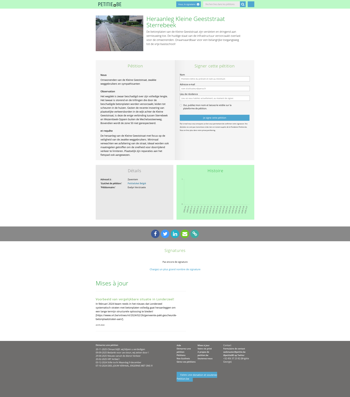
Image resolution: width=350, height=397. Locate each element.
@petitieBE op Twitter (233, 355)
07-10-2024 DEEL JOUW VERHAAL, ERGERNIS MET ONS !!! (124, 365)
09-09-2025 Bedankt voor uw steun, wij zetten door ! (122, 352)
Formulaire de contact (234, 348)
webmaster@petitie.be (234, 352)
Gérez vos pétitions (186, 361)
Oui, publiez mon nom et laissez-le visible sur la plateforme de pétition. (207, 107)
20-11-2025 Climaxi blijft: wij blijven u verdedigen (120, 349)
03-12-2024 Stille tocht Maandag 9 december (118, 362)
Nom (182, 74)
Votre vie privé (205, 348)
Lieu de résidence (189, 94)
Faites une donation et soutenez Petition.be (197, 376)
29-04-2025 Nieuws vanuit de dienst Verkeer (118, 355)
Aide (179, 345)
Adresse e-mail (187, 84)
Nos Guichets (183, 358)
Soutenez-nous (205, 358)
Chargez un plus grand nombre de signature (175, 269)
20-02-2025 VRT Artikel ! (108, 359)
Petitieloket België (137, 183)
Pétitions (181, 355)
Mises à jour (203, 345)
